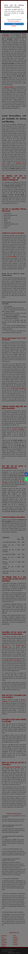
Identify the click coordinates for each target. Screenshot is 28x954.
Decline (14, 26)
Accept (14, 24)
